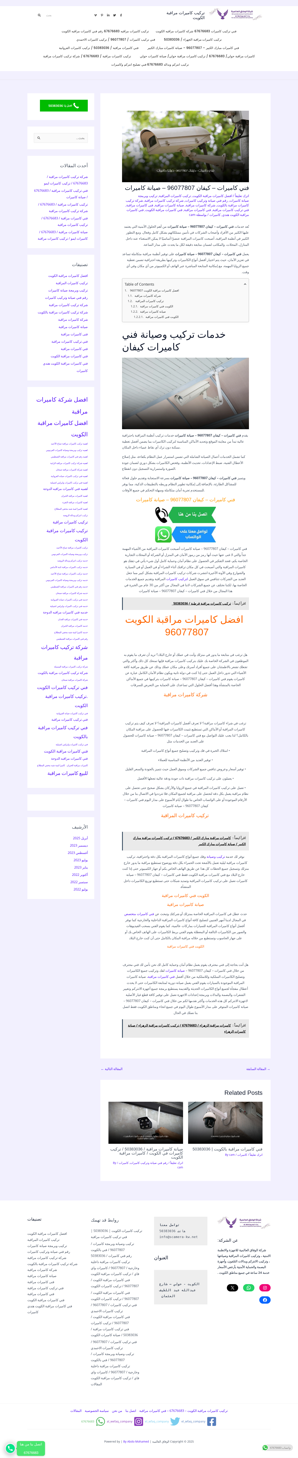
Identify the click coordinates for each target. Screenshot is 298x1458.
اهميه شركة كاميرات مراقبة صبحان (72, 469)
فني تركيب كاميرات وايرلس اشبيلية (72, 744)
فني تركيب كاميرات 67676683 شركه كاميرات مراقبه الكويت (196, 31)
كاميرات (215, 214)
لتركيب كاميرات (177, 579)
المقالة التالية (111, 1069)
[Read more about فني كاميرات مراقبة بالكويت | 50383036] (225, 1123)
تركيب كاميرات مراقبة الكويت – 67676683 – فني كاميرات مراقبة (183, 1410)
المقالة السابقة (258, 1069)
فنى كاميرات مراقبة (139, 205)
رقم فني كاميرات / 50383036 (111, 1255)
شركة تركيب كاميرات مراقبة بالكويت (63, 312)
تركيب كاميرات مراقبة (70, 522)
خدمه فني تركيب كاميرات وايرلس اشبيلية (69, 606)
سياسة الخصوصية (97, 1410)
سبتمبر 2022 (79, 882)
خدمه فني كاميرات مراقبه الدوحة (65, 612)
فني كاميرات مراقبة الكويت (163, 210)
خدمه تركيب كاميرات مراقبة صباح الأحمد (69, 573)
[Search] (39, 15)
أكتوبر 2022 (80, 874)
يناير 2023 (81, 867)
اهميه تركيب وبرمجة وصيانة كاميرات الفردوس (67, 450)
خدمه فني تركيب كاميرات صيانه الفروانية (69, 599)
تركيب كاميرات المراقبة (175, 196)
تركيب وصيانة (216, 856)
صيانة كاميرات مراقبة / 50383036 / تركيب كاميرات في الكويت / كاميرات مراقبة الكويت (146, 1153)
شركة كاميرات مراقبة (200, 205)
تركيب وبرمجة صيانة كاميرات (68, 290)
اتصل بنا (130, 1410)
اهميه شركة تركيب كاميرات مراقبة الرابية (69, 463)
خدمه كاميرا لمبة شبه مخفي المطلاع (71, 632)
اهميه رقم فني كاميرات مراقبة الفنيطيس (69, 456)
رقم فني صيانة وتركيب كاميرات (206, 200)
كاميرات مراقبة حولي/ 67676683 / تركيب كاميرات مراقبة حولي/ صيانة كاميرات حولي (197, 56)
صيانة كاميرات (175, 970)
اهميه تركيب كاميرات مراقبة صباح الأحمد (69, 443)
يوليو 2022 (81, 889)
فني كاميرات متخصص (139, 914)
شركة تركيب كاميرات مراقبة (164, 200)
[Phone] (10, 1448)
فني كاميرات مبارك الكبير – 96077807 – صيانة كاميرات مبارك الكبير (193, 48)
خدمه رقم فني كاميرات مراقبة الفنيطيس (69, 586)
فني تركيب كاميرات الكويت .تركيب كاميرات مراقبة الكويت (62, 696)
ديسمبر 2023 (79, 845)
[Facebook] (265, 1300)
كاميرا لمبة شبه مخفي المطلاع (51, 765)
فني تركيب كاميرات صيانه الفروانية (72, 713)
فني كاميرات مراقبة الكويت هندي (65, 363)
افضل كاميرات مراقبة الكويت (212, 196)
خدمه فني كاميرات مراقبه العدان (73, 619)
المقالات (96, 1384)
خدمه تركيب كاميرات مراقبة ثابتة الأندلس (69, 567)
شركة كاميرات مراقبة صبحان (74, 679)
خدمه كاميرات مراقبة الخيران (74, 625)
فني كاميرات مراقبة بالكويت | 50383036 (228, 1149)
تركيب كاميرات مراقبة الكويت (67, 534)
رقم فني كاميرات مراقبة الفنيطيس (72, 638)
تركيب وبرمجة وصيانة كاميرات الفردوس (69, 554)
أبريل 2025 (80, 838)
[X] (232, 1287)
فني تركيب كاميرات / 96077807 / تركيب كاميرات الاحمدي (115, 39)
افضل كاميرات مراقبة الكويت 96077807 (154, 290)
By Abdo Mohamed (136, 1441)
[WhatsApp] (248, 1287)
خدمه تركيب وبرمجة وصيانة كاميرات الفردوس (67, 580)
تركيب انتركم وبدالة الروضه (75, 515)
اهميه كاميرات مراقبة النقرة (75, 502)
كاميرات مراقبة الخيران (77, 765)
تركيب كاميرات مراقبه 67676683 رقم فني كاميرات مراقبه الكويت (105, 31)
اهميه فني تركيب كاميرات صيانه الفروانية (69, 476)
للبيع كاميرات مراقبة (67, 773)
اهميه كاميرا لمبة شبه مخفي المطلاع (71, 508)
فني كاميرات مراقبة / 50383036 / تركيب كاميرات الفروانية (98, 48)
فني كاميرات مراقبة (197, 210)
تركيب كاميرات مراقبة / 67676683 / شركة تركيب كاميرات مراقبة (87, 56)
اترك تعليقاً (242, 196)
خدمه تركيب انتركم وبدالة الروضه (72, 560)
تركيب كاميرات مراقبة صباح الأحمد (72, 547)
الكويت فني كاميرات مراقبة (156, 306)
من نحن (117, 1410)
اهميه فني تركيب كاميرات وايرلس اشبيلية (69, 482)
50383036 (167, 1231)
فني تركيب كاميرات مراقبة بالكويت (63, 731)
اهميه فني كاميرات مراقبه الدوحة (65, 488)
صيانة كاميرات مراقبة (169, 205)
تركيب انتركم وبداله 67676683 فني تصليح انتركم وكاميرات (150, 64)
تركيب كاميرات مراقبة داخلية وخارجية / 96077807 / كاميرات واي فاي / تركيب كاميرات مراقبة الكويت (115, 1268)
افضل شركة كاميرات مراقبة (62, 405)
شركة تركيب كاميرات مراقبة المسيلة (71, 666)
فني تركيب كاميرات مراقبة (231, 210)
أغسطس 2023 (78, 852)
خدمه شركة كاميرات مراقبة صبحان (72, 593)
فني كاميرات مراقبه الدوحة (69, 758)
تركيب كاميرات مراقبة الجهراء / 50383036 (193, 39)
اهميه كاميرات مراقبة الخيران (74, 495)
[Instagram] (265, 1287)
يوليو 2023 (81, 860)
